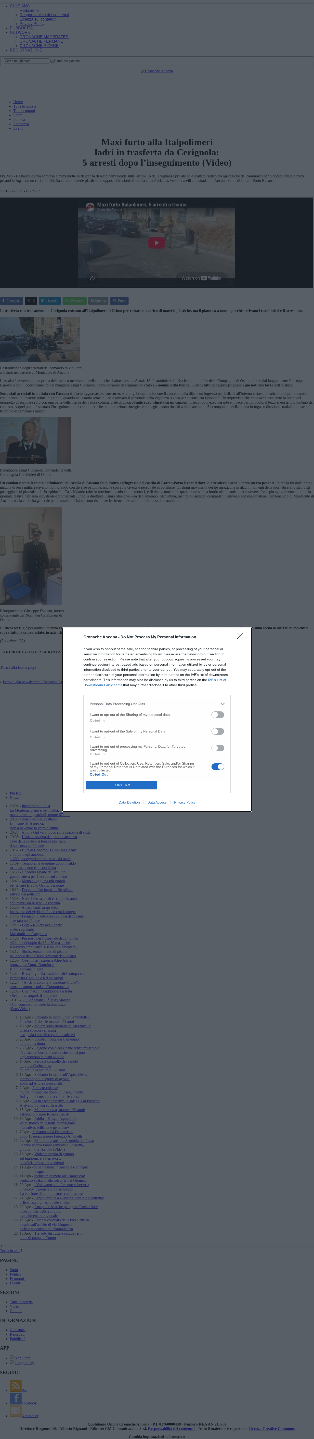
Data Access (157, 802)
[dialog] (157, 719)
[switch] (217, 714)
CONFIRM (122, 785)
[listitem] (157, 704)
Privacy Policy (185, 802)
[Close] (242, 637)
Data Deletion (129, 802)
